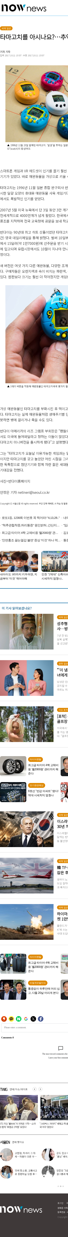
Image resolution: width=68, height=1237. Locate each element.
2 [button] (60, 1186)
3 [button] (63, 1186)
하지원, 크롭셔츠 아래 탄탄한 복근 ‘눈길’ (26, 1154)
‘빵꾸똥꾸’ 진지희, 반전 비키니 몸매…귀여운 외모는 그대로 (25, 1174)
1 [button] (58, 1186)
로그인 (60, 1202)
